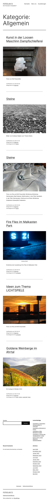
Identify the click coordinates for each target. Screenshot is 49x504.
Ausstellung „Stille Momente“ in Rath (37, 432)
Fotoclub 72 (8, 4)
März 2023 (35, 469)
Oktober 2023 (36, 463)
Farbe (17, 397)
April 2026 (35, 449)
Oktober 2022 (36, 472)
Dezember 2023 (37, 461)
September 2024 (37, 455)
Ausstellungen (42, 4)
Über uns (33, 4)
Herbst (20, 397)
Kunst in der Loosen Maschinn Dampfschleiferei (38, 439)
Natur (29, 397)
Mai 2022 (35, 474)
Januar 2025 (36, 453)
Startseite (27, 4)
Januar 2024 (36, 459)
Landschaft (24, 397)
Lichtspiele (18, 273)
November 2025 (37, 451)
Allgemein (16, 85)
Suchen (5, 420)
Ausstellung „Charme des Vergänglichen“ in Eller (39, 435)
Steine (10, 99)
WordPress (16, 498)
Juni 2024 (35, 457)
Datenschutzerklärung (8, 495)
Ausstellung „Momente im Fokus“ (39, 429)
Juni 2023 (35, 467)
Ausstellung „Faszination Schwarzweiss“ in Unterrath (39, 425)
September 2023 (37, 465)
